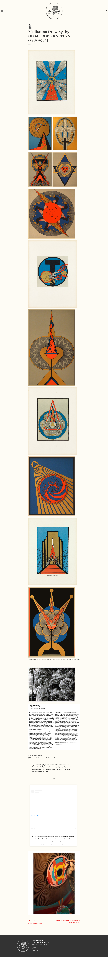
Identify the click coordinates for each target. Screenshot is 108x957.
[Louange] (30, 26)
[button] (2, 11)
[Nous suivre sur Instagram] (33, 948)
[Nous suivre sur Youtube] (35, 948)
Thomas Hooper (49, 844)
